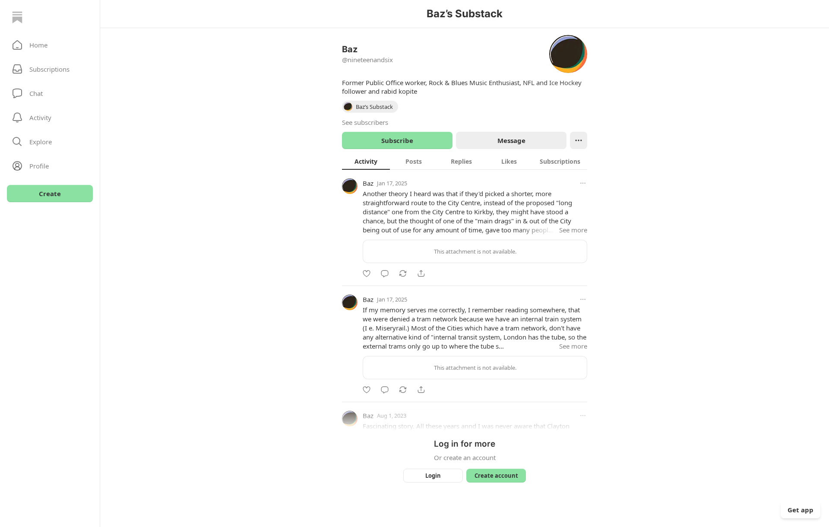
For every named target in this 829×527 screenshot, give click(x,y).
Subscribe (397, 140)
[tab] (366, 161)
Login (433, 475)
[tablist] (464, 161)
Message (511, 140)
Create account (496, 475)
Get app (800, 509)
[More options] (583, 183)
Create (50, 193)
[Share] (421, 273)
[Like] (366, 273)
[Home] (17, 17)
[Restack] (403, 273)
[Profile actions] (578, 140)
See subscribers (365, 122)
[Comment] (384, 273)
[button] (50, 45)
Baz (368, 183)
